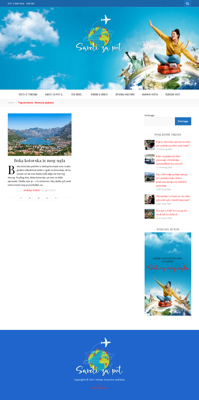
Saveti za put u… (54, 94)
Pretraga (149, 115)
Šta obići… (77, 94)
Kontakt (31, 3)
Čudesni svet (173, 94)
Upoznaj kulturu (125, 94)
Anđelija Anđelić (32, 190)
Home (11, 102)
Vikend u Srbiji (99, 94)
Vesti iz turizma (28, 94)
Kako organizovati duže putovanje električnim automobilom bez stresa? (169, 160)
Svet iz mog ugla (16, 3)
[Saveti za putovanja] (99, 34)
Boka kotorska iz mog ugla (39, 160)
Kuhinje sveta (150, 94)
